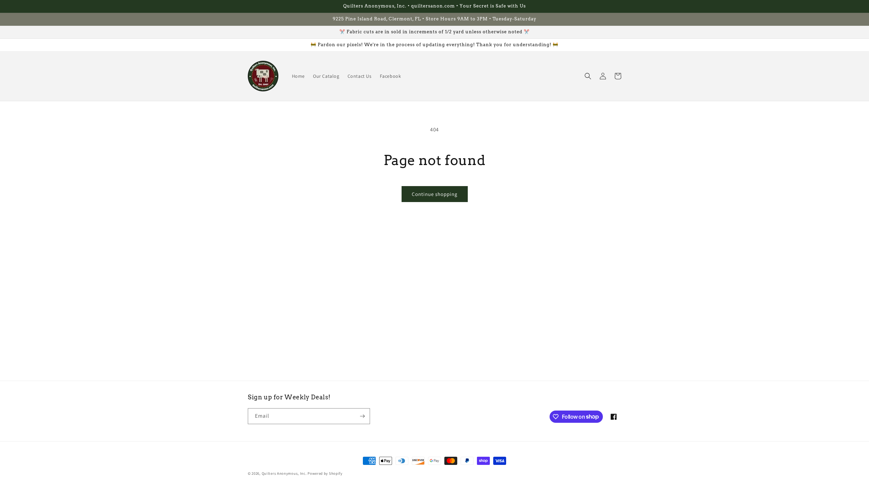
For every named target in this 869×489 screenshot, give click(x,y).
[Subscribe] (362, 416)
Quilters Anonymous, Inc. (284, 473)
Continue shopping (435, 194)
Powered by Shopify (325, 473)
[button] (587, 76)
